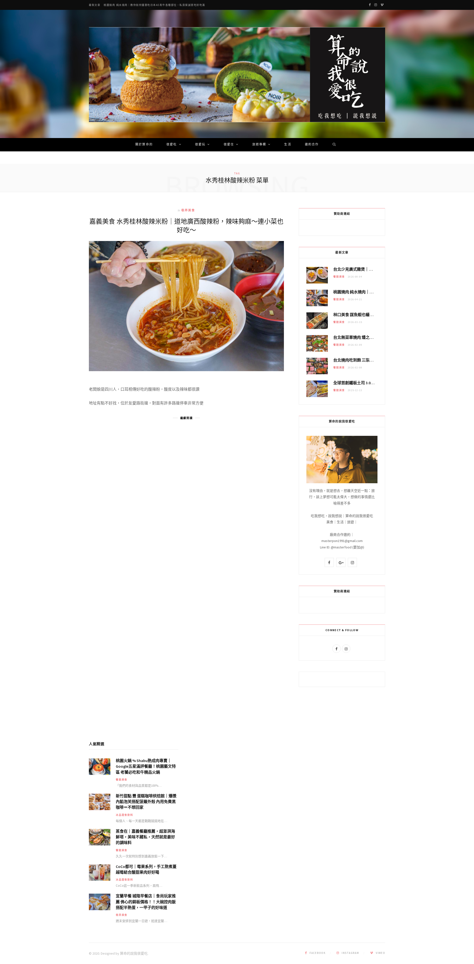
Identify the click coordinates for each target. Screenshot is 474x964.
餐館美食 (339, 276)
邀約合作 (312, 145)
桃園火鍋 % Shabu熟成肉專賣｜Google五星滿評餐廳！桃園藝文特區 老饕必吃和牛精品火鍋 (146, 766)
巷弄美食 (188, 210)
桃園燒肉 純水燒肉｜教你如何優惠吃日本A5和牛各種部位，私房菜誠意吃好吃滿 (154, 5)
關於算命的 (144, 145)
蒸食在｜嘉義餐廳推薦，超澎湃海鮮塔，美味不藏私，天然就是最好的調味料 (145, 837)
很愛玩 (200, 145)
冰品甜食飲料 (124, 815)
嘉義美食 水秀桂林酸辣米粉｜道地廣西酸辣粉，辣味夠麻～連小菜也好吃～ (186, 225)
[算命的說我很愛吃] (237, 74)
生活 (287, 145)
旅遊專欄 (259, 145)
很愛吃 (171, 145)
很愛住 (229, 145)
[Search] (332, 144)
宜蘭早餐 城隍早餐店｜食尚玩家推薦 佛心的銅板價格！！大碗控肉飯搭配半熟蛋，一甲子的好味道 (146, 901)
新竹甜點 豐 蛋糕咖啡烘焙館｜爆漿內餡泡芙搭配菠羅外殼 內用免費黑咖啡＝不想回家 (146, 801)
